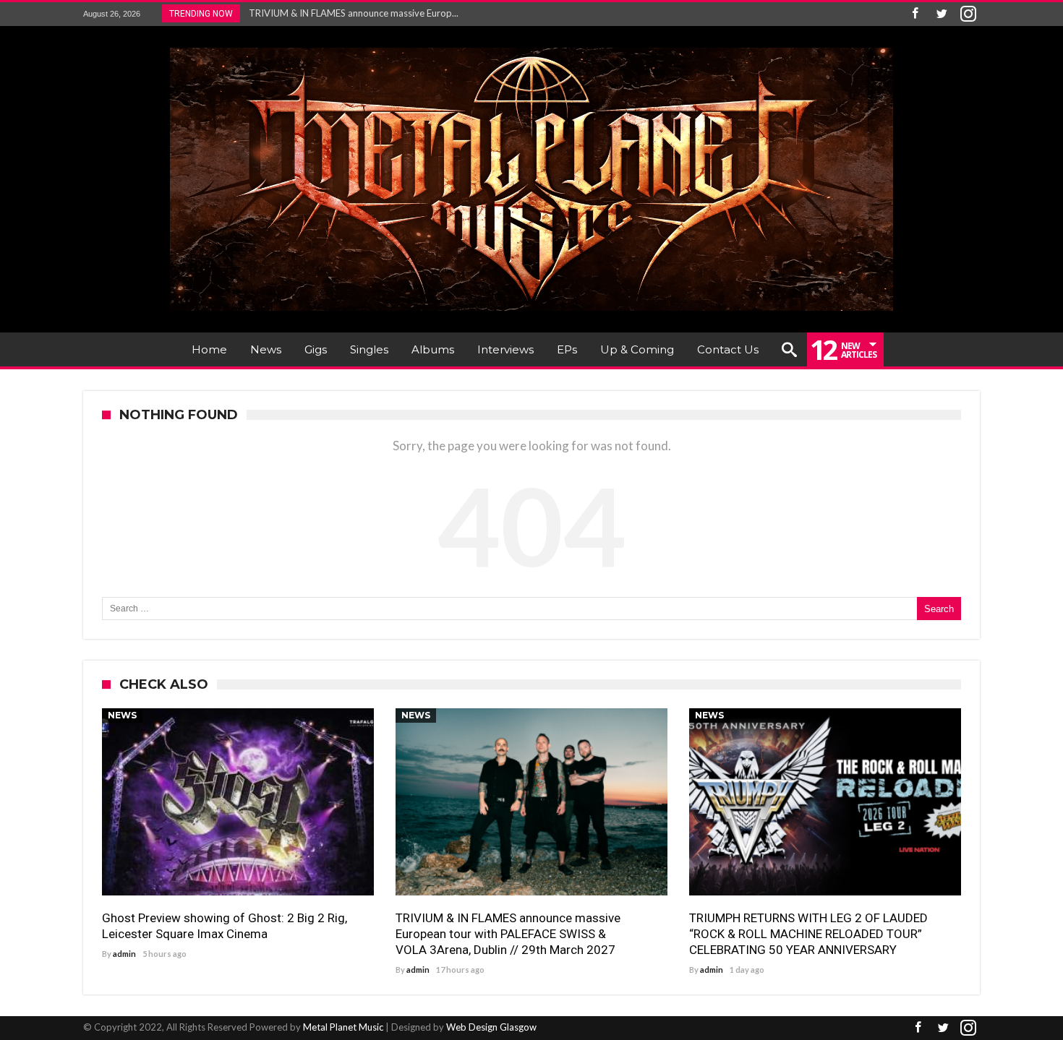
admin (124, 953)
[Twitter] (941, 14)
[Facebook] (914, 14)
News (122, 715)
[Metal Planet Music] (531, 47)
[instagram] (968, 14)
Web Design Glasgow (491, 1027)
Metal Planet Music (343, 1027)
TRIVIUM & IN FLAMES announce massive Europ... (350, 13)
